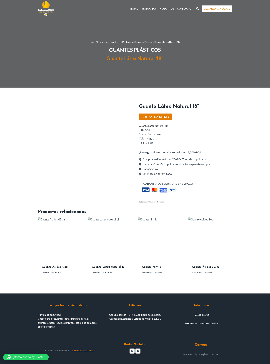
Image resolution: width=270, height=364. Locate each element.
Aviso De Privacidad (82, 350)
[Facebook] (132, 351)
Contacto (184, 8)
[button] (26, 357)
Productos (149, 8)
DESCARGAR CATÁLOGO (216, 8)
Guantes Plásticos (135, 50)
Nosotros (167, 8)
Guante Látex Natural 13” (108, 267)
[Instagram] (137, 351)
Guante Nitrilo (151, 267)
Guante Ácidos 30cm (205, 267)
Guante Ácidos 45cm (55, 267)
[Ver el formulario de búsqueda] (197, 8)
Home (134, 8)
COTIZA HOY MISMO (155, 117)
